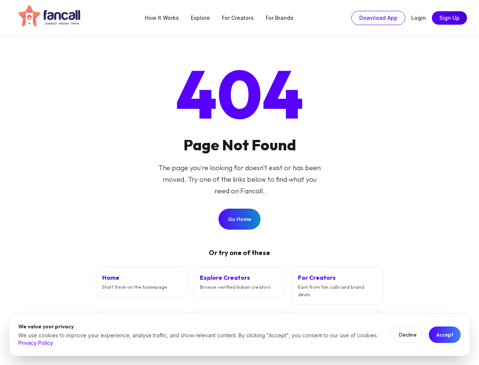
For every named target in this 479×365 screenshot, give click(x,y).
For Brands (279, 18)
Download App (378, 18)
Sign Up (449, 18)
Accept (444, 334)
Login (418, 18)
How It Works (162, 18)
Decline (408, 334)
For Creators (238, 18)
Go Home (239, 219)
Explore (200, 18)
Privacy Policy (35, 343)
